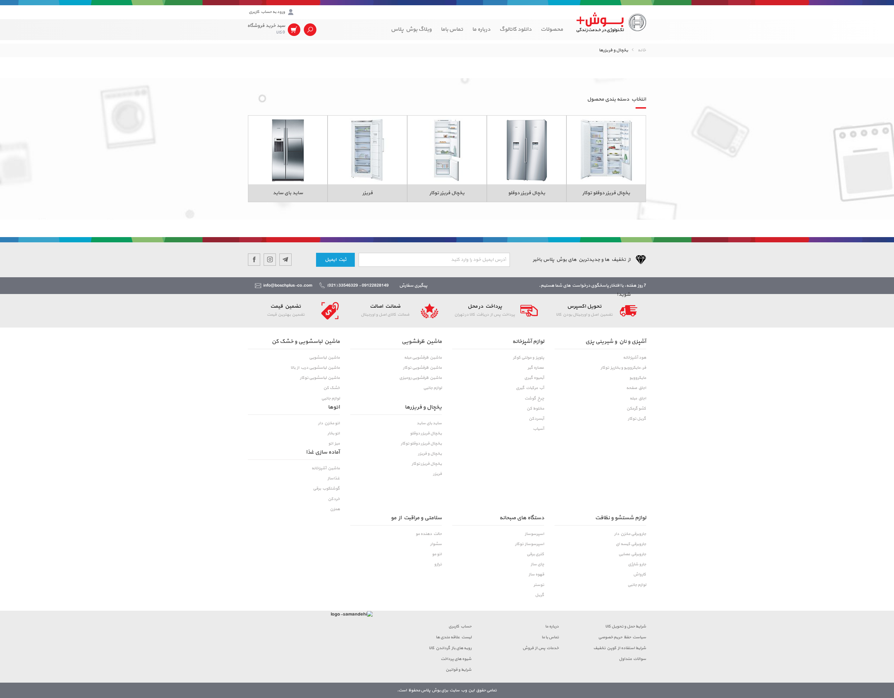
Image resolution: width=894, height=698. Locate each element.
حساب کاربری (459, 626)
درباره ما (481, 29)
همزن (335, 509)
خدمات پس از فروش (540, 648)
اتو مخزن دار (329, 423)
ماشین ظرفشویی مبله (423, 357)
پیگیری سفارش (413, 285)
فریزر (437, 474)
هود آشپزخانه (634, 357)
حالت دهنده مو (429, 534)
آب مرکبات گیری (530, 388)
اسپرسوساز (534, 534)
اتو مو (437, 554)
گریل (539, 595)
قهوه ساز (536, 574)
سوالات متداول (632, 659)
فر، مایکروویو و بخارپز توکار (623, 368)
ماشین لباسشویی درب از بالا (315, 368)
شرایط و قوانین (458, 670)
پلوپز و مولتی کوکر (528, 357)
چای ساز (537, 564)
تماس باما (452, 29)
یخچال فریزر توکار (427, 464)
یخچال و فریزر (430, 453)
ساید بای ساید (429, 423)
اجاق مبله (638, 398)
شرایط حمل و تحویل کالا (625, 626)
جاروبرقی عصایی (632, 554)
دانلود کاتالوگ (515, 29)
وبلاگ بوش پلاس (411, 29)
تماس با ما (550, 637)
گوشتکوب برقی (326, 488)
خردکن (334, 499)
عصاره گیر (536, 368)
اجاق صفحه (636, 388)
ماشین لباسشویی (324, 357)
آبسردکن (536, 419)
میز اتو (334, 443)
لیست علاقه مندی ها (453, 637)
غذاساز (334, 478)
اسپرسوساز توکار (529, 544)
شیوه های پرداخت (456, 659)
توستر (539, 585)
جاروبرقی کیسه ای (631, 544)
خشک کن (331, 388)
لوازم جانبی (432, 388)
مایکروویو (637, 378)
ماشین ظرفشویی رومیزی (420, 378)
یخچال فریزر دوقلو (426, 433)
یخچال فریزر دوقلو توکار (421, 443)
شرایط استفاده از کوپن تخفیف (619, 648)
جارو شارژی (637, 564)
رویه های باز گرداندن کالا (450, 648)
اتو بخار (334, 433)
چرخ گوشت (534, 398)
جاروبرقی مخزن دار (630, 534)
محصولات (552, 29)
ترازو (438, 564)
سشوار (436, 544)
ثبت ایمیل (335, 259)
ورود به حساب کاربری (267, 12)
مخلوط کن (535, 408)
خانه (642, 50)
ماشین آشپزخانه (326, 468)
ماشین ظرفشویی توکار (422, 368)
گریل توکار (637, 419)
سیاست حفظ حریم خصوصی (622, 637)
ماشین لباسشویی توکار (320, 378)
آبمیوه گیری (534, 378)
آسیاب (538, 429)
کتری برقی (535, 554)
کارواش (639, 574)
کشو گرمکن (636, 408)
